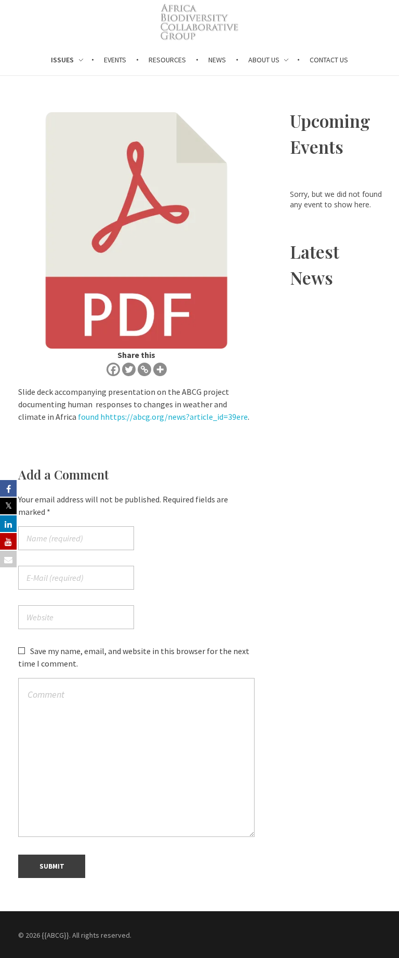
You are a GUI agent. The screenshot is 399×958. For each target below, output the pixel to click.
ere (242, 416)
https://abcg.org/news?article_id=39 (170, 416)
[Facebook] (113, 369)
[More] (160, 369)
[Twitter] (129, 369)
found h (91, 416)
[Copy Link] (144, 369)
